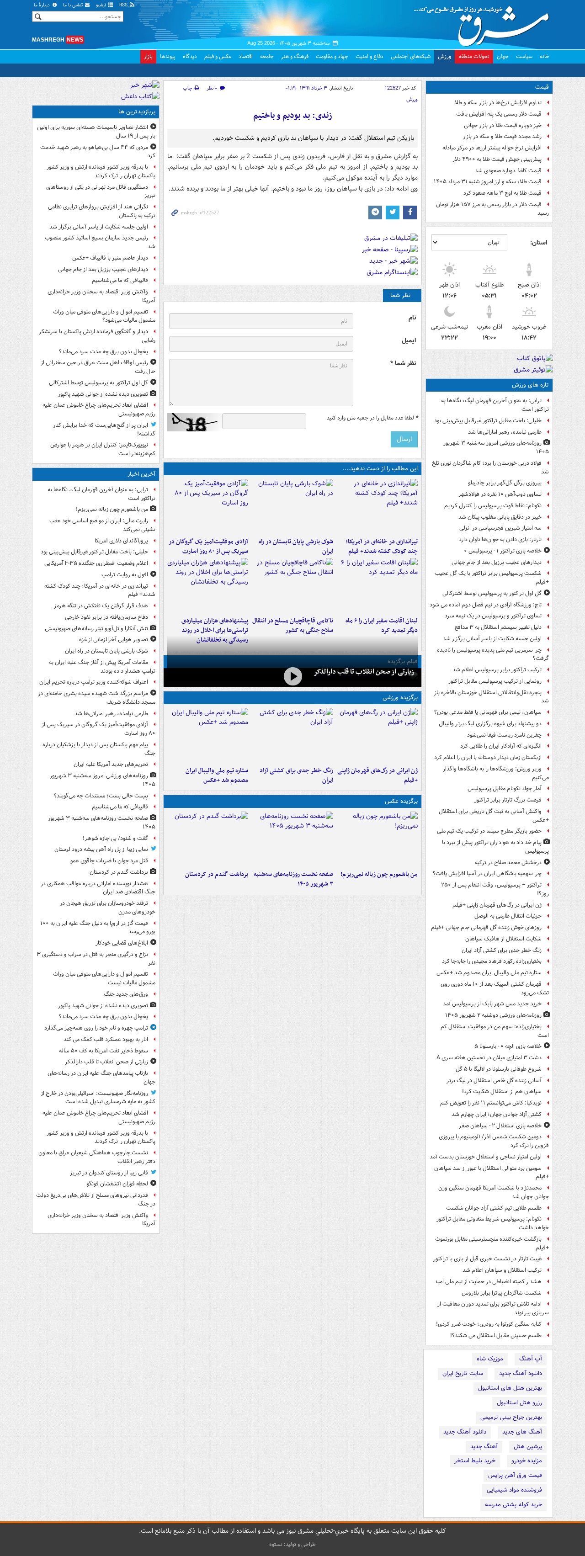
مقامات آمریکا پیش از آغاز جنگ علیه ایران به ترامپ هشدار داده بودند (102, 666)
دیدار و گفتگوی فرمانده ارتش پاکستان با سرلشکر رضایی (97, 336)
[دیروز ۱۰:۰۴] (207, 735)
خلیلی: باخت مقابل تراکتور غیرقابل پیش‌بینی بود (488, 420)
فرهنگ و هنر (294, 56)
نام (412, 318)
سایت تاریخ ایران (462, 1373)
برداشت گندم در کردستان (216, 874)
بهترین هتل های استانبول (510, 1388)
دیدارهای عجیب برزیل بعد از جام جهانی (497, 562)
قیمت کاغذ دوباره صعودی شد (508, 170)
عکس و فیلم (217, 56)
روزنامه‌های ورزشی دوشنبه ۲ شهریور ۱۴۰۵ (493, 1015)
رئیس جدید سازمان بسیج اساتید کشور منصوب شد (100, 242)
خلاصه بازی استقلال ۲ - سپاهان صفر (500, 1125)
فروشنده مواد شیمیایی (514, 1490)
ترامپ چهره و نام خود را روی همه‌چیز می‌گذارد (96, 1028)
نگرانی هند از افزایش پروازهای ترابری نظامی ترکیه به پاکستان (101, 211)
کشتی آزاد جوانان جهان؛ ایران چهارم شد (497, 1114)
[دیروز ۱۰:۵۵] (377, 735)
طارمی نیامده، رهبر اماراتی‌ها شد (505, 432)
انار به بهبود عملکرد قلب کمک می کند (106, 1039)
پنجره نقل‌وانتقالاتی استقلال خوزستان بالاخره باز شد (491, 697)
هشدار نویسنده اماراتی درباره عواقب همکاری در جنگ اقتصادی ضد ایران (98, 888)
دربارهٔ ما (42, 5)
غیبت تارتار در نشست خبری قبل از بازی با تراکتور (487, 1258)
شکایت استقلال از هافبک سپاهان (503, 939)
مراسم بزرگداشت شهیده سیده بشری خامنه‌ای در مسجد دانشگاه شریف (96, 697)
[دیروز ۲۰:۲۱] (377, 585)
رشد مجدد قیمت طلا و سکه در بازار (502, 136)
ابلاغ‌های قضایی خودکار (122, 943)
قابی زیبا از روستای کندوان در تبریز (109, 1172)
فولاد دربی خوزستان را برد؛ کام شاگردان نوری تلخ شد (490, 467)
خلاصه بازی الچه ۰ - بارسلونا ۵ (508, 1046)
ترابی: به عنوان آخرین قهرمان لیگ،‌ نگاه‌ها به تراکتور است (495, 405)
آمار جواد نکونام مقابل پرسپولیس (505, 788)
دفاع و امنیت (369, 56)
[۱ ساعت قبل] (292, 839)
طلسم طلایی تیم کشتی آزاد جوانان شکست (494, 1208)
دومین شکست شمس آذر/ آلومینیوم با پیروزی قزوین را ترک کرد (494, 1141)
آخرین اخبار (141, 474)
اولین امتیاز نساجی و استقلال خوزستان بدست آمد (486, 1156)
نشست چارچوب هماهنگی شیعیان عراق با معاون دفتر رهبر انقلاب (96, 1157)
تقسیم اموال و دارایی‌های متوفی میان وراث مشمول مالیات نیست (104, 978)
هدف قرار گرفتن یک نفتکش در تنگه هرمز (101, 605)
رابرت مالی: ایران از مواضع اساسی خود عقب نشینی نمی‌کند (102, 525)
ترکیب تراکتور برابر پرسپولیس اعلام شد (497, 669)
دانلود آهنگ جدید (520, 1373)
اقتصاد (246, 56)
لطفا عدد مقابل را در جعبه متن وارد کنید (372, 418)
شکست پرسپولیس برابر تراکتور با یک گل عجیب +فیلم (492, 577)
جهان (503, 56)
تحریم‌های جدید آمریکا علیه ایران (111, 764)
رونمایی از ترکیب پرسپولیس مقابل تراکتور (495, 681)
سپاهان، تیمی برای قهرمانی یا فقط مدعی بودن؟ (488, 712)
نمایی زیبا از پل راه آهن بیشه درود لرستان (101, 849)
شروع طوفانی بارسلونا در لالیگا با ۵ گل (499, 1069)
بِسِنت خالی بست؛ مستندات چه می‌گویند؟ (101, 795)
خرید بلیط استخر (474, 1461)
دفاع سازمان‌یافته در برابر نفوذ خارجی (106, 617)
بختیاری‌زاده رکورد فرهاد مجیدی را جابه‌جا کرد (492, 961)
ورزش (444, 56)
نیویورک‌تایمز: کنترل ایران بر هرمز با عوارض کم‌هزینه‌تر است (102, 449)
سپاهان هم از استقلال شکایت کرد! (502, 1091)
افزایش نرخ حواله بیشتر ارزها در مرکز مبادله (492, 147)
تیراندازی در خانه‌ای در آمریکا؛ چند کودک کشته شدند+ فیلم (382, 546)
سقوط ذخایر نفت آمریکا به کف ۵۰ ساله (103, 1050)
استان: (538, 243)
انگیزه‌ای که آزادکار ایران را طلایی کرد (501, 746)
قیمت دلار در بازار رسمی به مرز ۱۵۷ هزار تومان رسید (492, 209)
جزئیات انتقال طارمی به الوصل (508, 916)
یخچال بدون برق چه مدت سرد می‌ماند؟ (103, 351)
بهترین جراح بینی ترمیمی (511, 1417)
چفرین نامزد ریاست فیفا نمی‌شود (504, 735)
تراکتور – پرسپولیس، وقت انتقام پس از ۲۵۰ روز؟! (495, 889)
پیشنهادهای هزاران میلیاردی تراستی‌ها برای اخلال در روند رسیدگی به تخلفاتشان (214, 630)
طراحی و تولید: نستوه (292, 1544)
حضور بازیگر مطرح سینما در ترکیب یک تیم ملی (489, 831)
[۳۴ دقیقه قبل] (292, 506)
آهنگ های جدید (522, 1432)
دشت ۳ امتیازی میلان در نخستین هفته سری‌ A (489, 1057)
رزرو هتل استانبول (519, 1402)
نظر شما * (403, 363)
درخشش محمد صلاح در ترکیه (508, 862)
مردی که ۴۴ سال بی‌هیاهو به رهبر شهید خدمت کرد (97, 151)
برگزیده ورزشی (400, 697)
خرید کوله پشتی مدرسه (513, 1504)
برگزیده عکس (401, 801)
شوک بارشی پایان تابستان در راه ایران (296, 546)
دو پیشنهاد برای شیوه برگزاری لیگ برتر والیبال (490, 723)
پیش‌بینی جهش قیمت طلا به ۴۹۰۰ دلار (497, 159)
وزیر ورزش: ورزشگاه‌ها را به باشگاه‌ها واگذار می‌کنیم (496, 773)
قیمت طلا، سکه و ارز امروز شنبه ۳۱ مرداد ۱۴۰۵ (488, 181)
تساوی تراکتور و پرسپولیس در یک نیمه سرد (493, 615)
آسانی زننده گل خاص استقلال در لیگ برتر (494, 1080)
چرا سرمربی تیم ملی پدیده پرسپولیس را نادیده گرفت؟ (493, 654)
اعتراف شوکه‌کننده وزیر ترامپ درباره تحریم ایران (93, 682)
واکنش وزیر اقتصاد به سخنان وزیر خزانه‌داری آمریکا (101, 296)
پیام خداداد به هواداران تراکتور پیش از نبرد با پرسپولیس (495, 846)
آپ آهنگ (530, 1359)
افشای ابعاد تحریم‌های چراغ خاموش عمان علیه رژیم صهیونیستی (99, 409)
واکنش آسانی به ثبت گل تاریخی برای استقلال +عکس (494, 815)
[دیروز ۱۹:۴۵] (292, 585)
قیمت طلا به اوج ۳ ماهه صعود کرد (502, 193)
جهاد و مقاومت (332, 56)
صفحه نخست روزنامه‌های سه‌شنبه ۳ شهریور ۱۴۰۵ (293, 879)
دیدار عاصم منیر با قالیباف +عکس (110, 258)
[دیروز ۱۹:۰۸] (207, 585)
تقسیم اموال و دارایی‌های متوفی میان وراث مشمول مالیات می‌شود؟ (104, 316)
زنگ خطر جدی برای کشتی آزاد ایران (502, 950)
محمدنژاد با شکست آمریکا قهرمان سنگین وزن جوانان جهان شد (493, 1192)
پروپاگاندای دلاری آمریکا (121, 540)
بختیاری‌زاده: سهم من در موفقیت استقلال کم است (495, 1031)
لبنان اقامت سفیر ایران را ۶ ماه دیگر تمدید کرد (382, 626)
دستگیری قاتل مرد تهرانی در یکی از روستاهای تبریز (100, 191)
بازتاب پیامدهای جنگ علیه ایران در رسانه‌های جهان (101, 1077)
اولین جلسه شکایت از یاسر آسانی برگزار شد (492, 638)
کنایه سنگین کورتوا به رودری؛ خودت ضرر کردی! (489, 1324)
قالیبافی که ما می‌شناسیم (120, 280)
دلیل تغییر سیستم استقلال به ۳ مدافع (498, 627)
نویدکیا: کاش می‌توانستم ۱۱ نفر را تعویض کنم (491, 1103)
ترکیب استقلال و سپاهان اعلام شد (502, 1270)
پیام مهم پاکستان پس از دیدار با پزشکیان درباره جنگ (99, 749)
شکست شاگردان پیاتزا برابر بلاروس (502, 1293)
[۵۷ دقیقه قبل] (207, 506)
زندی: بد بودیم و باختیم (292, 116)
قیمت (542, 87)
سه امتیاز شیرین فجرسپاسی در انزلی (500, 528)
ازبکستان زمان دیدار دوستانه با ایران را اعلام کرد (488, 757)
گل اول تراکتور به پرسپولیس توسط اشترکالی (492, 593)
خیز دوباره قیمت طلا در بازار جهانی (503, 125)
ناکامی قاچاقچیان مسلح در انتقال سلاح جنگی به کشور (292, 626)
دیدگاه (190, 56)
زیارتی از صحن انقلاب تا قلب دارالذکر (364, 672)
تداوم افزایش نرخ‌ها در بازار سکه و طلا (498, 102)
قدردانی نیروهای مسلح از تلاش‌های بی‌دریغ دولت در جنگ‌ (95, 1199)
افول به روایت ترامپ (124, 574)
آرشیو (101, 5)
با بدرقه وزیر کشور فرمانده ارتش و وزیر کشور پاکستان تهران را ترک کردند (101, 171)
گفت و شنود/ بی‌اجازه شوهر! (115, 838)
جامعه (267, 56)
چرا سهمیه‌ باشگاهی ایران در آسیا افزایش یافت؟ (487, 873)
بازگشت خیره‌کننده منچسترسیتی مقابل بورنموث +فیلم (492, 1243)
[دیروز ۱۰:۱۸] (292, 735)
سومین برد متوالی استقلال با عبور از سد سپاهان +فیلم (491, 1172)
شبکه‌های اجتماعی (411, 56)
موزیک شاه (490, 1359)
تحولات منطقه (473, 56)
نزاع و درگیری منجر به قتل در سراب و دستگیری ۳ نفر (96, 958)
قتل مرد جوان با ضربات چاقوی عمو (109, 860)
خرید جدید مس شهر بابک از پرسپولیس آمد (492, 1003)
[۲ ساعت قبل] (207, 839)
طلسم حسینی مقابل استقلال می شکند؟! (496, 1335)
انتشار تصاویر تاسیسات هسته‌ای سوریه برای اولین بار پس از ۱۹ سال (96, 131)
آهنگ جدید (484, 1446)
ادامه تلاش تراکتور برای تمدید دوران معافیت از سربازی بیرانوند (493, 1308)
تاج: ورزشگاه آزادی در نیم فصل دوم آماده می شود (486, 604)
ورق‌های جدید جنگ (126, 994)
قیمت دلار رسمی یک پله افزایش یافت (499, 114)
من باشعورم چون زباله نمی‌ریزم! (379, 874)
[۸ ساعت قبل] (292, 676)
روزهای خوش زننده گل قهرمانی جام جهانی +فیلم (486, 927)
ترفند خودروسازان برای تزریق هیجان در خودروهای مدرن (107, 907)
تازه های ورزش (530, 385)
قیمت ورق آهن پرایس (515, 1475)
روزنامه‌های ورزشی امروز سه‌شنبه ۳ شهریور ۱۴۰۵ (496, 447)
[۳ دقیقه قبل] (377, 839)
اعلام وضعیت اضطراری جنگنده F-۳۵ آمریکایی (96, 563)
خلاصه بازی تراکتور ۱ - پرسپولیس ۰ (503, 551)
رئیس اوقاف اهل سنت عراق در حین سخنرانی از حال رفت (98, 367)
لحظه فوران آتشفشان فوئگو (117, 1183)
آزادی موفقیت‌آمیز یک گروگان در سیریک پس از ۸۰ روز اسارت (208, 546)
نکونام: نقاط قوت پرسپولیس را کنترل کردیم (493, 505)
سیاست (524, 56)
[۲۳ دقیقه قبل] (377, 506)
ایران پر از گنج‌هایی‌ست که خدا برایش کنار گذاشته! (104, 429)
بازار (148, 56)
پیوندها (168, 56)
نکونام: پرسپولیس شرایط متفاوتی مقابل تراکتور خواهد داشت (492, 1223)
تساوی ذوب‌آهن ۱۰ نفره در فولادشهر (500, 494)
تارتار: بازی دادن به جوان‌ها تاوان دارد (500, 539)
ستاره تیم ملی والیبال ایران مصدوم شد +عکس (489, 972)
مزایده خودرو (526, 1461)
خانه (544, 56)
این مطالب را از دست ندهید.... (380, 468)
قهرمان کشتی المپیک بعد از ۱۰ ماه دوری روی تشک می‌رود (495, 988)
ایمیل (409, 340)
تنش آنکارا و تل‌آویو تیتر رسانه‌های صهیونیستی (96, 628)
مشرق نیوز (484, 23)
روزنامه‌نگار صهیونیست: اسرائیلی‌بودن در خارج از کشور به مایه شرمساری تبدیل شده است (98, 1097)
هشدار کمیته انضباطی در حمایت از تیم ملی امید (488, 1281)
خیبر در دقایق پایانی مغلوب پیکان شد (500, 517)
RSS (124, 5)
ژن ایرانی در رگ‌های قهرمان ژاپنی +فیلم (497, 905)
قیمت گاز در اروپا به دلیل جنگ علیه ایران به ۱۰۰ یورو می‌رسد (97, 927)
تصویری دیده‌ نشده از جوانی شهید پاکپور (103, 394)
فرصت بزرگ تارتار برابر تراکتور (508, 800)
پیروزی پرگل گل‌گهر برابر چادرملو (505, 482)
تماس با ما (73, 5)
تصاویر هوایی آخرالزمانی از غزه (113, 639)
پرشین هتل (528, 1446)
